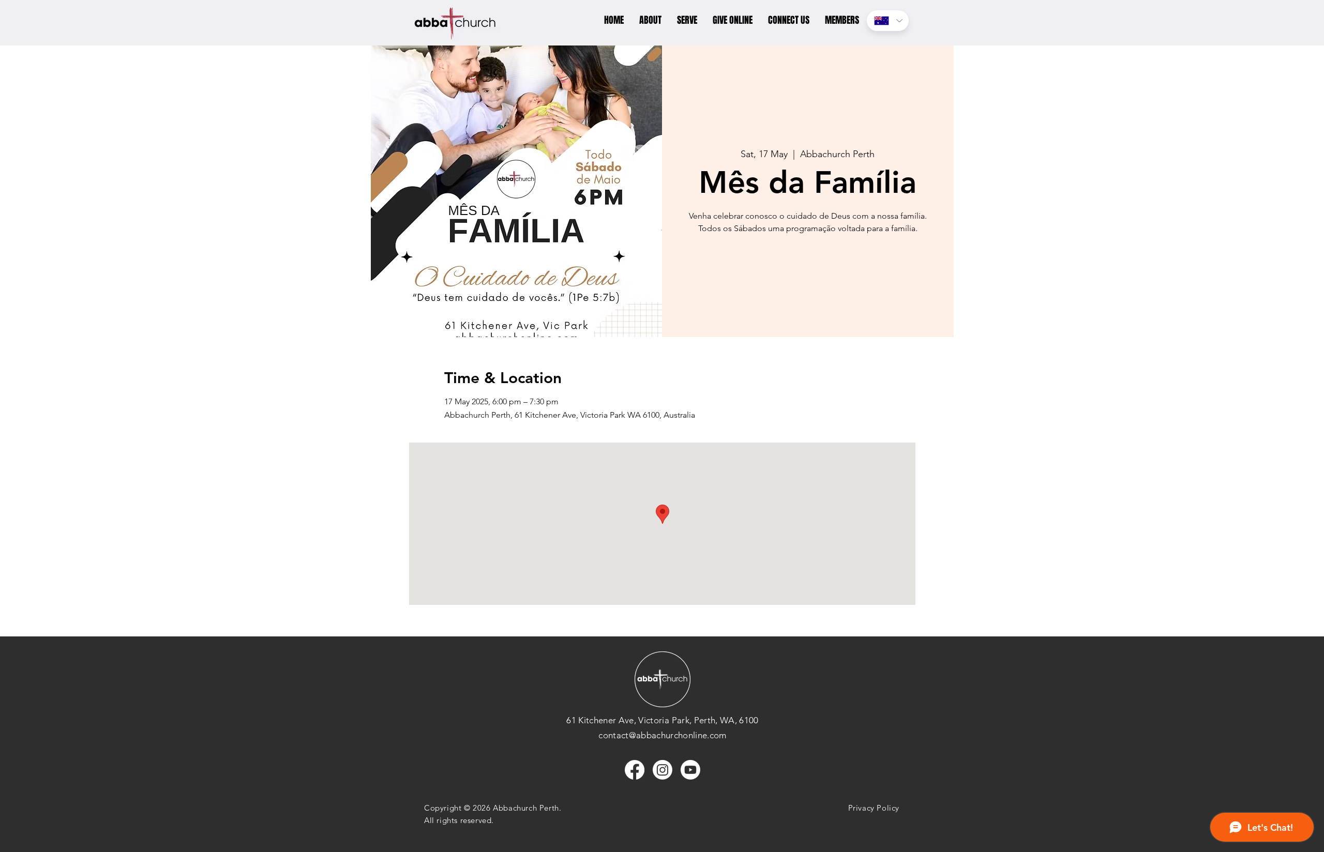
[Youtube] (690, 770)
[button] (650, 20)
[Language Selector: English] (888, 20)
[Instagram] (662, 770)
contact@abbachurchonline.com (662, 735)
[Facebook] (634, 770)
